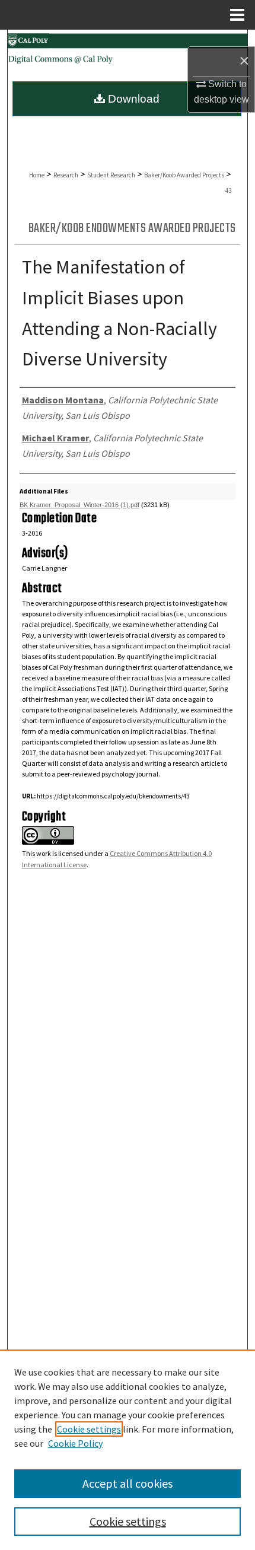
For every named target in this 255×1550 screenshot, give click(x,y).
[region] (127, 1450)
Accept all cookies (127, 1483)
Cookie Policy (75, 1443)
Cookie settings (89, 1429)
